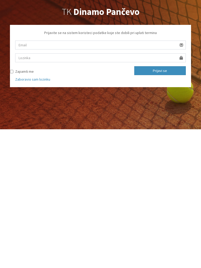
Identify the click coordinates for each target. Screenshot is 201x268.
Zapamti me (24, 71)
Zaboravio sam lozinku (32, 79)
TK (100, 12)
